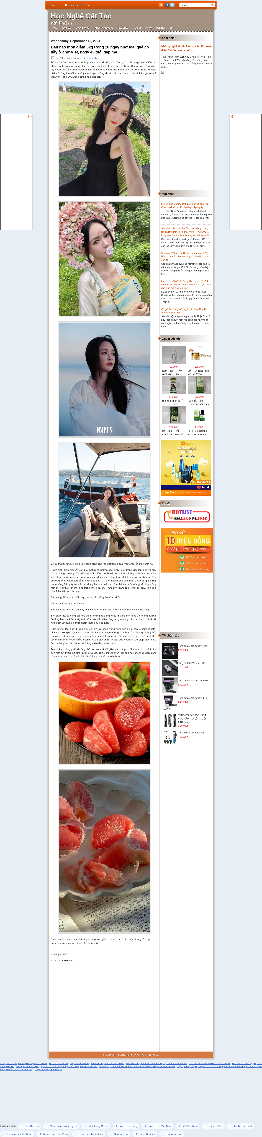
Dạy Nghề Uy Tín (185, 1066)
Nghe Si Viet (214, 1126)
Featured (123, 27)
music (148, 27)
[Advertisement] (188, 132)
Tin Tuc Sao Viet (241, 1126)
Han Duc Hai (119, 1134)
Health (137, 27)
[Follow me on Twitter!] (172, 6)
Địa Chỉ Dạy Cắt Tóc (51, 1066)
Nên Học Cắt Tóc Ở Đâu (27, 1066)
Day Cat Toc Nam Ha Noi (175, 1063)
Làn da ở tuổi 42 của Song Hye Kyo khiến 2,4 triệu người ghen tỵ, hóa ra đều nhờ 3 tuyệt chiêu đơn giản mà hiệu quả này (186, 284)
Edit (172, 27)
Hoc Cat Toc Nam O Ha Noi (140, 1066)
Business (66, 27)
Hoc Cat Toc (97, 1063)
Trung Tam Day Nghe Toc (12, 1063)
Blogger (156, 1054)
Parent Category (103, 27)
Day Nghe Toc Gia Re (36, 1063)
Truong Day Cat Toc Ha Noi (112, 1066)
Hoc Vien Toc (132, 1063)
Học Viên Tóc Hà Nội (242, 1063)
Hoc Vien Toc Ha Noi (150, 1063)
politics (160, 27)
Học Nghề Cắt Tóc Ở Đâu (77, 5)
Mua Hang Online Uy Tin (62, 1126)
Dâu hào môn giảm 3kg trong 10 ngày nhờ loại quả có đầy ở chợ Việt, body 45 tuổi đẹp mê (100, 49)
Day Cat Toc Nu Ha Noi (200, 1063)
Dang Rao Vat (145, 1134)
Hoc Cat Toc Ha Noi (58, 1063)
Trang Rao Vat (172, 1134)
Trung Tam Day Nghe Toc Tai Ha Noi (79, 1066)
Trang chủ (55, 5)
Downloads (82, 27)
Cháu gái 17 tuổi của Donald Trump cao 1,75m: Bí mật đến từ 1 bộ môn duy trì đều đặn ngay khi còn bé (186, 256)
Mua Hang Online (96, 1126)
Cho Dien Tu (30, 1126)
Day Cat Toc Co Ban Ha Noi (48, 1069)
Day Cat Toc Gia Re (79, 1063)
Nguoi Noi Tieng (126, 1126)
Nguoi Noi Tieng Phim (54, 1134)
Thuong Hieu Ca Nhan (17, 1134)
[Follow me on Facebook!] (167, 6)
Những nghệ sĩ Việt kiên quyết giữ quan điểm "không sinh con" (186, 48)
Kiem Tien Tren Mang (89, 1134)
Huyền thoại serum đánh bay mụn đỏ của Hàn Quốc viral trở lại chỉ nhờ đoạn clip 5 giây (185, 205)
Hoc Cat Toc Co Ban (114, 1063)
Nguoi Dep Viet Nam (158, 1126)
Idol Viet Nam (188, 1126)
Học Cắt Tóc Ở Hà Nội (164, 1066)
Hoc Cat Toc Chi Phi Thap (20, 1069)
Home (54, 27)
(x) (30, 116)
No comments (90, 58)
